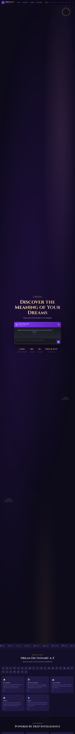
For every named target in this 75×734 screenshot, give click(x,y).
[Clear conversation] (58, 325)
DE (55, 2)
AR (52, 2)
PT (63, 2)
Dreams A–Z (25, 2)
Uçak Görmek (56, 682)
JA (72, 2)
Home (18, 2)
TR (49, 2)
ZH (69, 2)
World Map (39, 2)
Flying (5, 700)
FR (57, 2)
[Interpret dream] (58, 341)
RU (66, 2)
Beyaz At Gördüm (33, 682)
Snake (29, 700)
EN (46, 2)
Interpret (32, 2)
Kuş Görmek (6, 682)
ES (60, 2)
